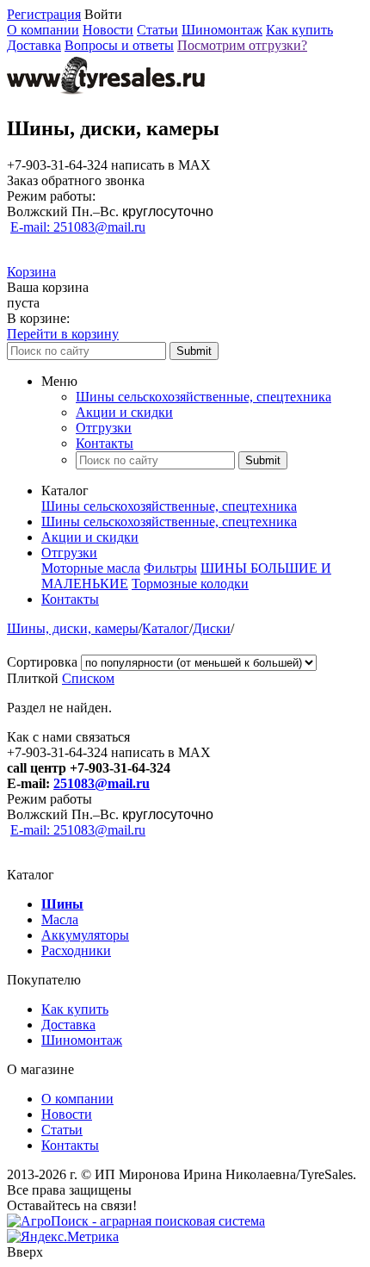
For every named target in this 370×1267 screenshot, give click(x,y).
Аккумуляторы (85, 935)
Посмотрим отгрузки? (242, 45)
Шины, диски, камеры (73, 628)
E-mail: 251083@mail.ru (77, 227)
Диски (212, 628)
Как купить (299, 29)
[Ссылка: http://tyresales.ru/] (106, 91)
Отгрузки (104, 427)
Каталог (165, 628)
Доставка (34, 45)
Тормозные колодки (190, 583)
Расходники (76, 950)
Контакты (104, 443)
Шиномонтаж (222, 29)
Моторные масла (90, 568)
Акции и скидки (124, 412)
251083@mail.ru (101, 783)
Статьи (157, 29)
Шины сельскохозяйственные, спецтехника (203, 396)
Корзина (31, 271)
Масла (59, 919)
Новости (108, 29)
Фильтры (170, 568)
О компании (43, 29)
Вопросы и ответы (119, 45)
